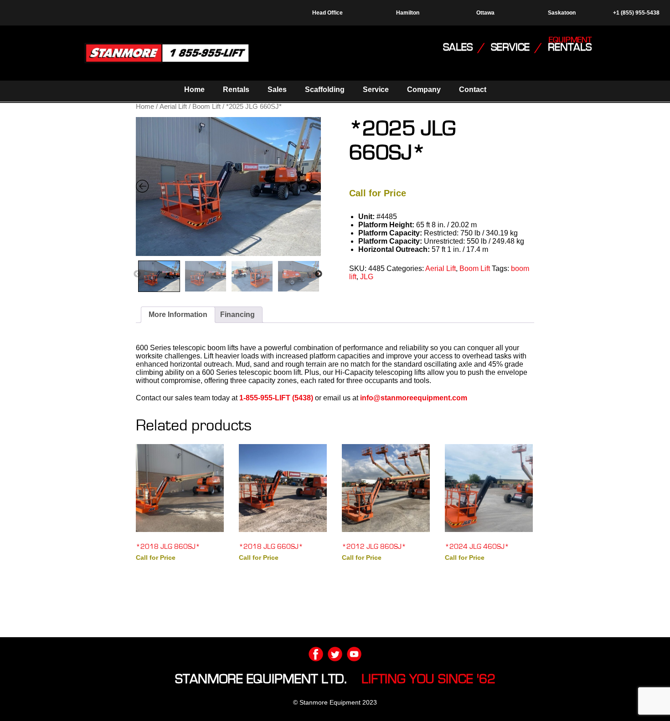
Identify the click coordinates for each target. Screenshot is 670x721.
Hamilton (407, 13)
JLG (366, 277)
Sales (277, 89)
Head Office (327, 13)
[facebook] (316, 654)
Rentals (236, 89)
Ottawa (485, 13)
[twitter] (335, 654)
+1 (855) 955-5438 (636, 13)
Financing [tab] (237, 314)
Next (318, 274)
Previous (137, 274)
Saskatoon (562, 13)
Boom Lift (206, 106)
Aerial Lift (173, 106)
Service (376, 89)
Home (194, 89)
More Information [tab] (178, 314)
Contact (472, 89)
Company (424, 89)
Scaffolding (325, 89)
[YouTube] (354, 654)
